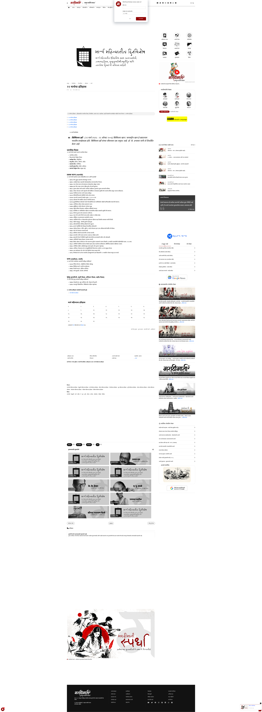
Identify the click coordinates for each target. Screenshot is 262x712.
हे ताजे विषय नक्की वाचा (166, 145)
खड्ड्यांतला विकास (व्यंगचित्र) (173, 190)
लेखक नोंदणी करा (164, 111)
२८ (144, 317)
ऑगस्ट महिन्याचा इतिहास (142, 387)
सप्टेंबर (91, 394)
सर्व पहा (192, 144)
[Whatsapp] (173, 3)
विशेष (104, 7)
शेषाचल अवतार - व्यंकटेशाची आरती (169, 412)
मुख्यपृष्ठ (111, 523)
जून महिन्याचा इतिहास (122, 387)
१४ (144, 310)
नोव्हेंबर (99, 394)
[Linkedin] (170, 3)
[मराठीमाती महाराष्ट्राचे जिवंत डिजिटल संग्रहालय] (177, 72)
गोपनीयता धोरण (129, 696)
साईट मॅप (127, 702)
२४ (93, 317)
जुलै (85, 394)
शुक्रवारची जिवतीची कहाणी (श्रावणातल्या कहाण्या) (172, 317)
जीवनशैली (84, 7)
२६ (119, 317)
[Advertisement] (110, 101)
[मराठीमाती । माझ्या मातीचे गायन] (86, 5)
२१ (144, 314)
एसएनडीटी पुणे (171, 175)
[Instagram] (165, 3)
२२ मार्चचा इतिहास (72, 515)
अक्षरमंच (169, 148)
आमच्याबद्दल (113, 691)
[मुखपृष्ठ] (69, 7)
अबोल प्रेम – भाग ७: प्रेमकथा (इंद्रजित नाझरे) (176, 150)
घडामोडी (94, 177)
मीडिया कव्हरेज (151, 696)
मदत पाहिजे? (171, 696)
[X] (160, 3)
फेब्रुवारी (72, 394)
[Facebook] (163, 3)
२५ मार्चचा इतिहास (72, 122)
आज (73, 7)
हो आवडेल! (141, 18)
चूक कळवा (140, 329)
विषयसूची (150, 694)
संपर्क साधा (113, 694)
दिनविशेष (73, 83)
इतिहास (86, 83)
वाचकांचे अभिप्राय (171, 691)
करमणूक (98, 7)
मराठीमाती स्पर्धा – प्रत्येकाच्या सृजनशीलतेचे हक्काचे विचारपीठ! (80, 659)
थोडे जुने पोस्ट (151, 523)
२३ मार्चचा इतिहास (72, 127)
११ (106, 310)
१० (93, 310)
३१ (93, 321)
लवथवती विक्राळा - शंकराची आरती (169, 374)
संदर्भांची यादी (146, 329)
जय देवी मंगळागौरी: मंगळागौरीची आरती (170, 298)
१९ (119, 314)
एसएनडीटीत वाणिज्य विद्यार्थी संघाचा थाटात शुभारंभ (178, 177)
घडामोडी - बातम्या (138, 356)
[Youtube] (157, 3)
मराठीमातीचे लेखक (174, 111)
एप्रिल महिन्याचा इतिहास (103, 387)
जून (82, 394)
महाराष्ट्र (78, 7)
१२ (119, 310)
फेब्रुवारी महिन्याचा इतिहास (83, 387)
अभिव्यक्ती (91, 7)
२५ (106, 317)
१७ (93, 314)
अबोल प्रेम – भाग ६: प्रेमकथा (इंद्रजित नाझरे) (176, 170)
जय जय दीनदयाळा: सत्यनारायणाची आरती (170, 336)
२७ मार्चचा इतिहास (72, 117)
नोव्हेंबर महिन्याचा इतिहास (87, 389)
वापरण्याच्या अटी (129, 699)
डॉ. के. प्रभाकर (134, 141)
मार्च (91, 83)
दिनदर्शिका (80, 83)
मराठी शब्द (114, 358)
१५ (68, 314)
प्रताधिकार (128, 691)
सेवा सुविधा (110, 7)
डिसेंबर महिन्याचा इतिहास (98, 389)
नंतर (130, 18)
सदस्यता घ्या (113, 696)
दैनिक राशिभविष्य (93, 356)
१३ (131, 310)
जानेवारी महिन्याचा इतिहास (72, 387)
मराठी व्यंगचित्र (70, 358)
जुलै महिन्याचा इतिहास (131, 387)
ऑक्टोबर (95, 394)
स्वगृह (68, 83)
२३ (81, 317)
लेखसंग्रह (149, 691)
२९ (68, 321)
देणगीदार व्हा (113, 699)
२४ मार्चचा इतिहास (72, 124)
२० (131, 314)
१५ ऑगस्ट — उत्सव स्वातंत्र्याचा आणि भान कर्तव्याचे (178, 157)
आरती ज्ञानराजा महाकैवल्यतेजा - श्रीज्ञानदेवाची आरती (173, 393)
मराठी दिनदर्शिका (82, 361)
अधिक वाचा (184, 303)
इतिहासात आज (70, 356)
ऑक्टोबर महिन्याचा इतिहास (76, 389)
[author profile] (70, 90)
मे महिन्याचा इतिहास (113, 387)
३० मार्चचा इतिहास (72, 462)
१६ (81, 314)
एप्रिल (78, 394)
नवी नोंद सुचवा (134, 329)
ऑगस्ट (88, 394)
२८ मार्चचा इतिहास (72, 475)
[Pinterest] (168, 3)
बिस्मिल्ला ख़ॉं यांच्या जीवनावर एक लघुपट (107, 141)
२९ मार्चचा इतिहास (114, 462)
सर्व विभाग (69, 361)
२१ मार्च (68, 152)
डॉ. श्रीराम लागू (191, 209)
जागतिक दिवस (83, 152)
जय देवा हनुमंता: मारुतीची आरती (168, 355)
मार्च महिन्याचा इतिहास (74, 292)
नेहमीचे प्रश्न (113, 702)
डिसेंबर (103, 394)
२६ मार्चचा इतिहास (72, 120)
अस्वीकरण (153, 329)
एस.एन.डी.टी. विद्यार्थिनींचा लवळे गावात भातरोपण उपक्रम (179, 184)
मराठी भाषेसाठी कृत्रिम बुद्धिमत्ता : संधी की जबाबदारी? (178, 164)
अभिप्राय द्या (170, 694)
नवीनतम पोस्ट (70, 523)
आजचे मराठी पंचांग (116, 356)
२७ (131, 317)
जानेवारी (68, 394)
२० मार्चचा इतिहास (114, 515)
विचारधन (91, 358)
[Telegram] (175, 3)
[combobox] (125, 13)
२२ (68, 317)
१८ (106, 314)
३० (81, 321)
